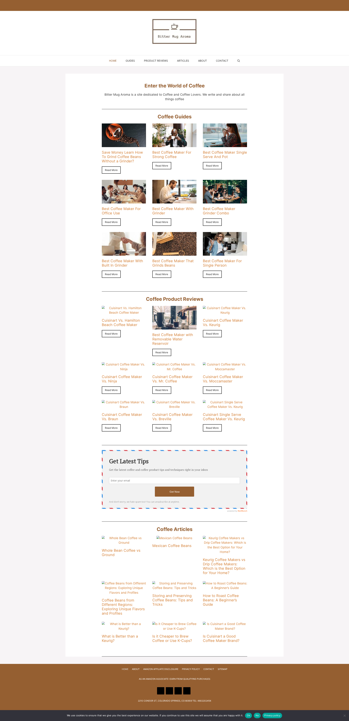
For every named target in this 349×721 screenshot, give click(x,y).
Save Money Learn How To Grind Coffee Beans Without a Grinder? (122, 156)
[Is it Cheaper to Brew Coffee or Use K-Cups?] (174, 628)
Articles (183, 60)
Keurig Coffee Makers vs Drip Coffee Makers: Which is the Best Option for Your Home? (224, 566)
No (257, 715)
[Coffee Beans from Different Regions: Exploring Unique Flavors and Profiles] (124, 592)
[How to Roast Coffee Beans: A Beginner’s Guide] (225, 588)
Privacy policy (272, 715)
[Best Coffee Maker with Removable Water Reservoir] (174, 327)
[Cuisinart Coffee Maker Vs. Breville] (174, 407)
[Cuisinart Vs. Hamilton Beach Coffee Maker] (124, 312)
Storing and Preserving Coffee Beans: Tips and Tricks (172, 600)
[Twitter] (186, 5)
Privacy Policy (191, 669)
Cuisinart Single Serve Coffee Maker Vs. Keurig (224, 416)
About (202, 60)
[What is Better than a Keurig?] (124, 628)
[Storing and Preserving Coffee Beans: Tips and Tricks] (174, 588)
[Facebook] (160, 5)
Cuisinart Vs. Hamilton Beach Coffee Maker (121, 322)
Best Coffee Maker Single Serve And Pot (225, 154)
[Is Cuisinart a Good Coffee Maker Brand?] (225, 628)
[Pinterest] (178, 5)
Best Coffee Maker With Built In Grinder (122, 263)
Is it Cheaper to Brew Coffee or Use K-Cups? (172, 638)
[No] (344, 715)
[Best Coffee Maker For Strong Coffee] (174, 144)
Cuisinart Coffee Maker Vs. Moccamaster (223, 379)
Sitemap (222, 669)
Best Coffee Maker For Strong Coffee (171, 154)
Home (113, 60)
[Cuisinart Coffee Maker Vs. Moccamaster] (225, 369)
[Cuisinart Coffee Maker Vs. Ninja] (124, 369)
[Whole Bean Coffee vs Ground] (124, 542)
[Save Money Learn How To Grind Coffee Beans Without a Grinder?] (124, 144)
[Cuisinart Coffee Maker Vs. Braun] (124, 407)
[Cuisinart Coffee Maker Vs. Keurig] (225, 312)
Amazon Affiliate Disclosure (160, 669)
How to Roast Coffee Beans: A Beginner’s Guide (221, 600)
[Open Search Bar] (238, 60)
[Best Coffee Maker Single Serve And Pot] (225, 144)
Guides (130, 60)
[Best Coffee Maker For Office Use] (124, 201)
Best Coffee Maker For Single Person (222, 263)
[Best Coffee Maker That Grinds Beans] (174, 253)
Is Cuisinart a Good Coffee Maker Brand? (221, 638)
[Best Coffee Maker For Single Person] (225, 253)
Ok (248, 715)
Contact (222, 60)
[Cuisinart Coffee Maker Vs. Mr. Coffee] (174, 369)
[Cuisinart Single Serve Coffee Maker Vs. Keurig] (225, 407)
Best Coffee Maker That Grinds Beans (173, 263)
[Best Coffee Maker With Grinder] (174, 201)
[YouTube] (169, 5)
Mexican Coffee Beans (171, 546)
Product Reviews (156, 60)
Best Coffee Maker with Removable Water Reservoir (172, 339)
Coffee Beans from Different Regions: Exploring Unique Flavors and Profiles (123, 607)
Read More (111, 170)
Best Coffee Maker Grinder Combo (219, 211)
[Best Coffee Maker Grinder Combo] (225, 201)
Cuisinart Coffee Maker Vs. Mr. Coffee (172, 379)
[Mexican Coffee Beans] (174, 538)
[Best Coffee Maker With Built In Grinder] (124, 253)
